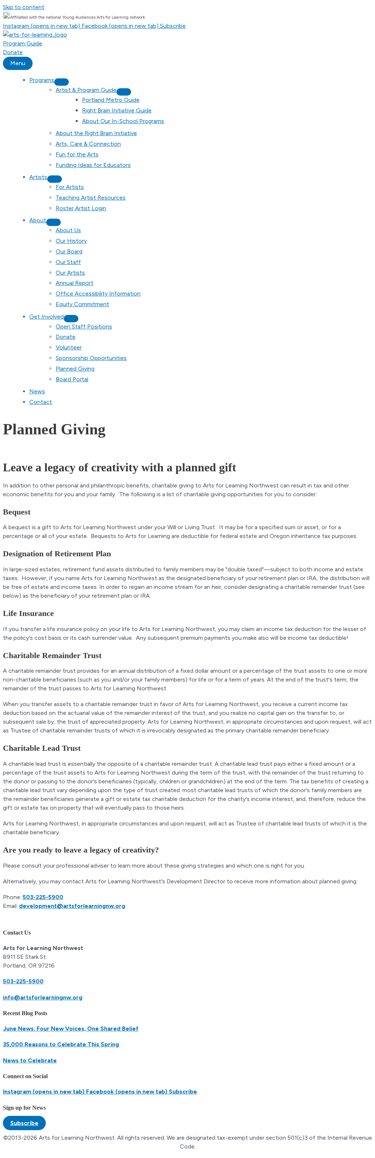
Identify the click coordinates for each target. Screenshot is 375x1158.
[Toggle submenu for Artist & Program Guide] (123, 92)
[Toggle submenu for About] (53, 222)
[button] (24, 1123)
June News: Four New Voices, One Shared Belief (70, 1028)
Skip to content (23, 7)
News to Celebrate (30, 1060)
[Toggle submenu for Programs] (61, 82)
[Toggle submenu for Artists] (54, 179)
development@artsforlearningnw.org (72, 905)
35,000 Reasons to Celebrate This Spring (61, 1044)
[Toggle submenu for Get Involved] (71, 318)
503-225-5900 (43, 897)
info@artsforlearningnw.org (42, 997)
